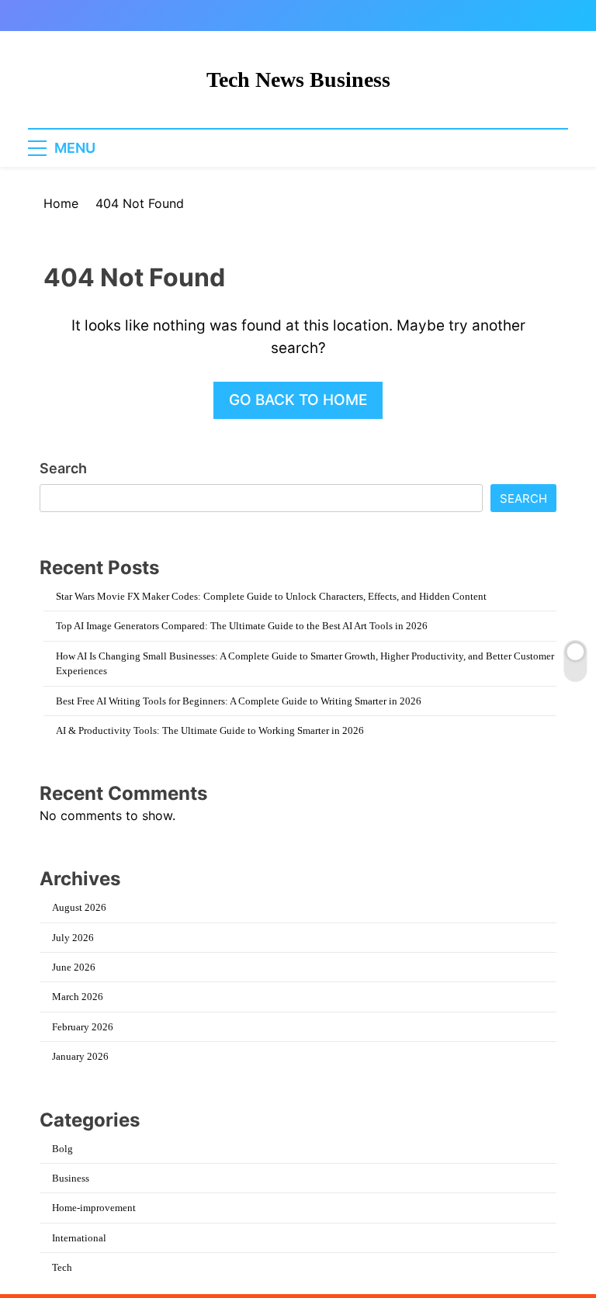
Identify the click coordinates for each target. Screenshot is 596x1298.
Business (70, 1178)
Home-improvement (94, 1207)
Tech (62, 1267)
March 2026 (77, 996)
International (79, 1238)
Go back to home (298, 400)
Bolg (62, 1148)
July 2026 (73, 937)
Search (63, 468)
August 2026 (79, 907)
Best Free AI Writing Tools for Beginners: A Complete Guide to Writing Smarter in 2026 (238, 701)
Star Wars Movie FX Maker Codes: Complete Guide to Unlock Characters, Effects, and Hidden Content (271, 596)
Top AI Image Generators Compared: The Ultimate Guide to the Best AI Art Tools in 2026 (242, 626)
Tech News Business (298, 79)
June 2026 (73, 967)
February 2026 (82, 1027)
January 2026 (80, 1056)
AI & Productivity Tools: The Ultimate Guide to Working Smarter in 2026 (210, 730)
